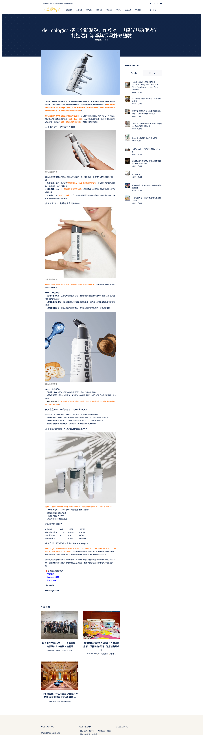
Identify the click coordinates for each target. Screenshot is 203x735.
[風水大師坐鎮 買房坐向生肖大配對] (127, 135)
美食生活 (113, 654)
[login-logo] (51, 8)
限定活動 (70, 650)
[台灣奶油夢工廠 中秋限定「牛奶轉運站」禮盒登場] (127, 184)
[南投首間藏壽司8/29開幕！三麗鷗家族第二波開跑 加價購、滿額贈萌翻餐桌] (101, 612)
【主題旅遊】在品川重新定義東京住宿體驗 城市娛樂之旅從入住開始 (60, 695)
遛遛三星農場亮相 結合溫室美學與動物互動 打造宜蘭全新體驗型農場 (146, 112)
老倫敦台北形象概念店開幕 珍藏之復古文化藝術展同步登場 (146, 162)
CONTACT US (47, 726)
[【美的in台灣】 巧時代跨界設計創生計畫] (127, 149)
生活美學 (64, 650)
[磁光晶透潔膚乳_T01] (80, 51)
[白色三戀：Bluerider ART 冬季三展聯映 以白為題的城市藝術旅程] (127, 123)
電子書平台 (136, 174)
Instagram (51, 580)
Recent (152, 73)
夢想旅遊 (68, 701)
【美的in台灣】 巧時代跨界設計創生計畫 (146, 150)
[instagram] (157, 3)
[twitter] (154, 3)
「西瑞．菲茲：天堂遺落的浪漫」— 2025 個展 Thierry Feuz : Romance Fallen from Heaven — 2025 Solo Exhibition (145, 86)
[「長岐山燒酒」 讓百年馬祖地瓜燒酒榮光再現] (127, 197)
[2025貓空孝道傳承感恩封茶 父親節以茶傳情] (127, 98)
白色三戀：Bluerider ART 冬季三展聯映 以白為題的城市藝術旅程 (147, 124)
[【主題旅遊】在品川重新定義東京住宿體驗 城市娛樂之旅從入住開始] (59, 663)
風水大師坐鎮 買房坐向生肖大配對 (144, 138)
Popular (134, 73)
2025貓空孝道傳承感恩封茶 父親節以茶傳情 (146, 99)
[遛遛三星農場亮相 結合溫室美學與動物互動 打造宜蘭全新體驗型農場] (127, 110)
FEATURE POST (92, 654)
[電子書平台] (127, 172)
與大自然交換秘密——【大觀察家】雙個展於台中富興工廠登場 (60, 644)
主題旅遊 (62, 701)
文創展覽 (57, 650)
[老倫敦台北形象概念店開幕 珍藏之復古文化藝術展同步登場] (127, 160)
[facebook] (150, 3)
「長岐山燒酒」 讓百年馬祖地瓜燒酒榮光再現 (146, 199)
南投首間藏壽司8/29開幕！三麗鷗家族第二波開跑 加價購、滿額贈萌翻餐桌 (101, 646)
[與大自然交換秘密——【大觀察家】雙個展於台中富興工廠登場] (59, 612)
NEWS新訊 (50, 650)
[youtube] (161, 3)
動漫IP (107, 654)
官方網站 (50, 574)
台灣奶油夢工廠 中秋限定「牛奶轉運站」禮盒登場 (147, 186)
